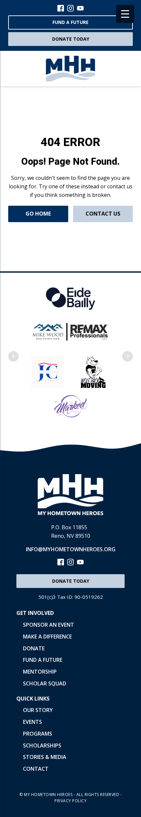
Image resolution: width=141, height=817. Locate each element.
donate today (70, 39)
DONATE (34, 648)
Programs (37, 733)
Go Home (38, 213)
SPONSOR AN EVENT (48, 624)
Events (32, 721)
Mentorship (40, 671)
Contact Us (103, 213)
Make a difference (47, 636)
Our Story (38, 710)
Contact (36, 768)
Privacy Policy (70, 801)
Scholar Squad (44, 683)
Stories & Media (44, 757)
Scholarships (42, 745)
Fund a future (70, 22)
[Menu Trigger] (125, 14)
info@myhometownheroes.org (70, 549)
